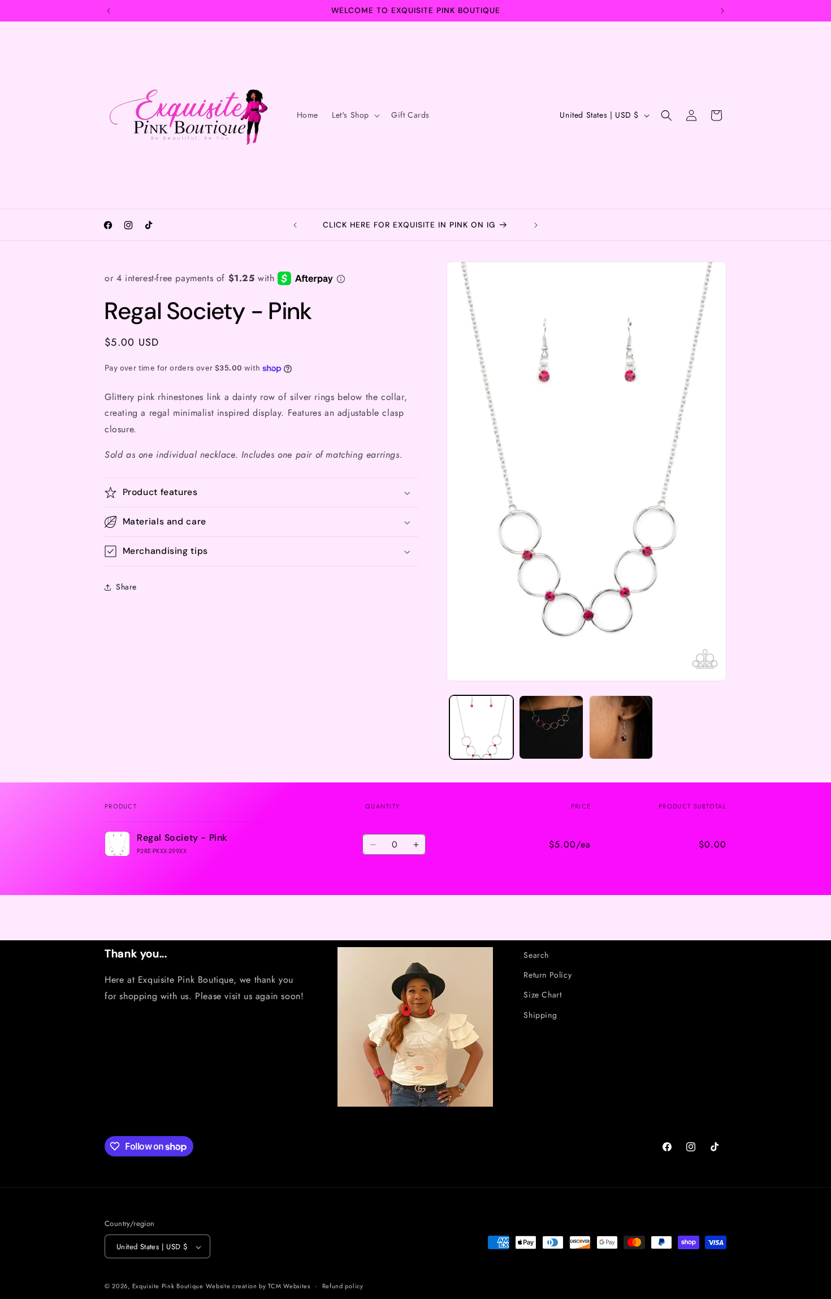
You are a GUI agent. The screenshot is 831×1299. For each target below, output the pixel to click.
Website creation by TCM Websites (258, 1286)
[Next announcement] (722, 10)
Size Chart (542, 994)
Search (536, 955)
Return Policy (547, 974)
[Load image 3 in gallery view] (621, 727)
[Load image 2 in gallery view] (551, 727)
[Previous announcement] (108, 10)
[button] (354, 115)
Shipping (540, 1015)
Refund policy (342, 1286)
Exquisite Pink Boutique (168, 1286)
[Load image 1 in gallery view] (481, 727)
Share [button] (126, 587)
